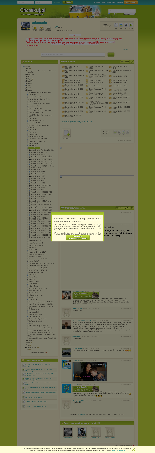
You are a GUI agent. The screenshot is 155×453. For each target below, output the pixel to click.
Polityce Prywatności (118, 451)
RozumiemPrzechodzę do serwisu (78, 238)
